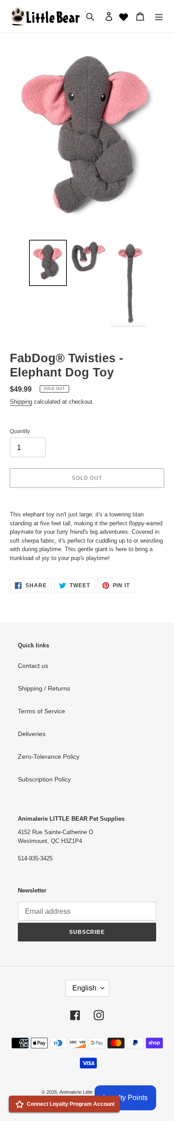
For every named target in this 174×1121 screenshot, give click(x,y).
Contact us (33, 665)
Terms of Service (41, 711)
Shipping (21, 401)
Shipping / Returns (44, 688)
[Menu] (158, 16)
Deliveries (32, 733)
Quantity (20, 431)
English (84, 988)
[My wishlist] (123, 16)
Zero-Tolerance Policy (48, 756)
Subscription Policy (44, 779)
